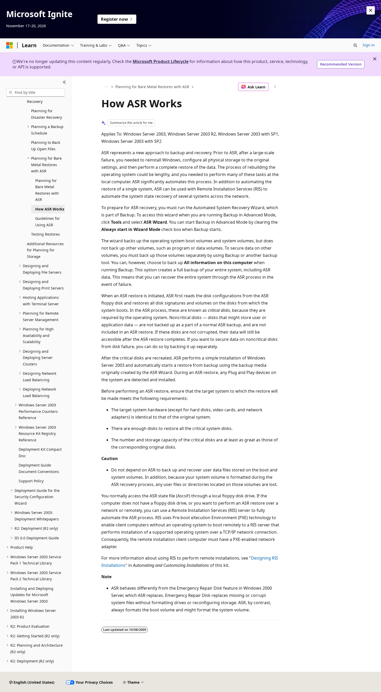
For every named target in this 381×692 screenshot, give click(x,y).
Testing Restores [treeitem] (45, 234)
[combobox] (35, 92)
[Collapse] (64, 82)
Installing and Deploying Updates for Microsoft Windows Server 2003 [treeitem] (31, 595)
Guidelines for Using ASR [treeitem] (47, 221)
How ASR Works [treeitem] (49, 209)
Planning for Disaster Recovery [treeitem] (46, 114)
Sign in (369, 45)
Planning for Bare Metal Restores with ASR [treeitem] (47, 190)
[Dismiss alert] (370, 10)
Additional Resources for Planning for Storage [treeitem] (45, 250)
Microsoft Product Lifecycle (160, 61)
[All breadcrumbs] (105, 87)
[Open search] (355, 45)
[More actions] (275, 87)
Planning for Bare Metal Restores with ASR (152, 86)
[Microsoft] (9, 45)
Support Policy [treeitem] (31, 480)
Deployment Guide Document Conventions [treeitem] (39, 468)
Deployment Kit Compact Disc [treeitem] (40, 452)
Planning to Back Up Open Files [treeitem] (45, 145)
